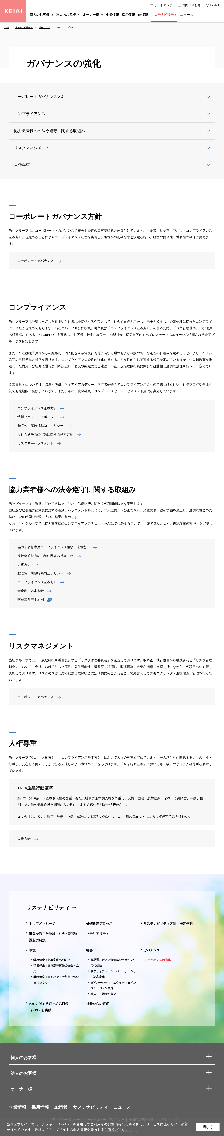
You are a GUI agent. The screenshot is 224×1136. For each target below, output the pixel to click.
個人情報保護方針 (87, 1129)
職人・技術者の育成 (103, 994)
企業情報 (17, 1107)
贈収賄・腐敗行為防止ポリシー (40, 425)
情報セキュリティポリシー (37, 417)
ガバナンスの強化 (159, 959)
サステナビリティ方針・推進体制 (168, 923)
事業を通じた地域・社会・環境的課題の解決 (53, 937)
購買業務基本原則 (31, 599)
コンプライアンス (30, 114)
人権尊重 (22, 165)
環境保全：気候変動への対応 (51, 959)
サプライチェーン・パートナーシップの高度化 (113, 974)
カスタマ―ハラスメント (36, 443)
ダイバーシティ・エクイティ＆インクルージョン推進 (113, 985)
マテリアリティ (97, 933)
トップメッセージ (42, 923)
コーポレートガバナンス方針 (39, 97)
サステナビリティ (48, 907)
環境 (32, 950)
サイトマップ (163, 5)
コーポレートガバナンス (36, 261)
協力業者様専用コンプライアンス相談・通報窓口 (54, 547)
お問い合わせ (191, 5)
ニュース (122, 1107)
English (215, 5)
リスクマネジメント (31, 148)
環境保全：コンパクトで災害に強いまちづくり (56, 979)
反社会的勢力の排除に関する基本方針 (45, 434)
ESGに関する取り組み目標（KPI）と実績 (48, 1007)
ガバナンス (152, 950)
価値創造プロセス (99, 923)
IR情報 (61, 1107)
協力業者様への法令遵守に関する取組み (49, 131)
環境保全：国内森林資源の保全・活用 (56, 968)
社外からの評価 (97, 1003)
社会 (89, 950)
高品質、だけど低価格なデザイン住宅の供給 (113, 962)
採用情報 (40, 1107)
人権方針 (24, 564)
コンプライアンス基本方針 (37, 408)
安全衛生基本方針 (31, 591)
